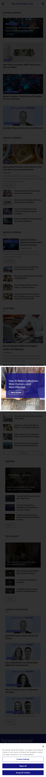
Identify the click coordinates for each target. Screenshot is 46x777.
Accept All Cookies (23, 772)
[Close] (43, 746)
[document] (23, 388)
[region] (23, 760)
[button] (43, 369)
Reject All (23, 766)
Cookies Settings (23, 759)
